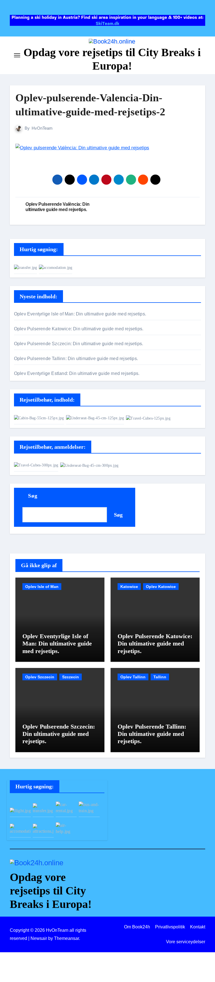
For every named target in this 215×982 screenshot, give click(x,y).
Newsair (39, 938)
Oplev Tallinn (133, 677)
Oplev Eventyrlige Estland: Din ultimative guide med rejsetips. (76, 373)
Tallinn (159, 677)
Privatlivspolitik (170, 926)
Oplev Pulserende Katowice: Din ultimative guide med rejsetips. (78, 328)
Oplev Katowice (161, 586)
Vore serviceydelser (185, 941)
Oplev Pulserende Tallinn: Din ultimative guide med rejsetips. (76, 358)
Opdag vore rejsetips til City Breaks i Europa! (51, 890)
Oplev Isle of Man (42, 586)
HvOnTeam (42, 128)
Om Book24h (137, 926)
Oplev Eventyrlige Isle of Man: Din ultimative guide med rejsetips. (80, 314)
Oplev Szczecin (39, 677)
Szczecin (70, 677)
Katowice (129, 586)
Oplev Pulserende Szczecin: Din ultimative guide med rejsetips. (78, 343)
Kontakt (197, 926)
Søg (33, 496)
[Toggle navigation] (17, 55)
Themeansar (66, 938)
